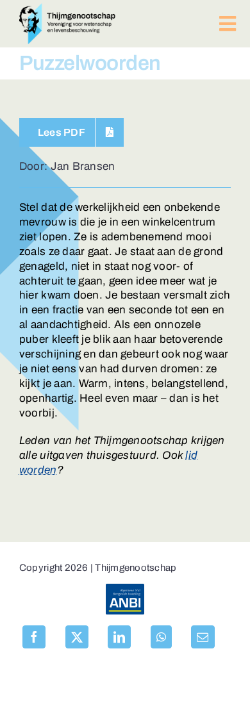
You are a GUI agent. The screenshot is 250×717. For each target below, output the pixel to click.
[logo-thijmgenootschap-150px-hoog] (67, 9)
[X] (77, 637)
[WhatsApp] (161, 637)
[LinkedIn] (119, 637)
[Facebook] (34, 637)
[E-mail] (202, 637)
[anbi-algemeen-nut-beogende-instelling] (125, 589)
